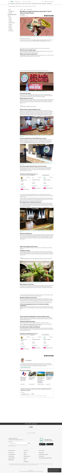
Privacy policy (41, 456)
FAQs (25, 459)
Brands (26, 3)
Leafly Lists (10, 30)
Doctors (40, 3)
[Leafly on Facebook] (28, 433)
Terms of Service (39, 395)
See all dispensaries (45, 334)
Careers (25, 454)
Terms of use (41, 452)
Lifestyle (10, 21)
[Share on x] (46, 15)
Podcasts (10, 29)
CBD (37, 3)
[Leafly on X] (30, 433)
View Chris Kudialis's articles (25, 367)
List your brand (11, 456)
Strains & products (12, 14)
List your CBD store (11, 454)
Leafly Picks (34, 3)
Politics (10, 17)
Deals (20, 3)
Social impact (49, 3)
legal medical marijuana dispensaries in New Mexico (33, 324)
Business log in (11, 459)
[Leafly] (11, 1)
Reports (10, 25)
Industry (14, 6)
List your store (11, 452)
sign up (32, 393)
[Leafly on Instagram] (32, 433)
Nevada (26, 141)
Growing (10, 13)
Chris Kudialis (22, 14)
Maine (28, 141)
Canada (10, 27)
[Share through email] (51, 15)
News (11, 6)
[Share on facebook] (44, 15)
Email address (22, 392)
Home (9, 6)
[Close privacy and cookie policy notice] (60, 468)
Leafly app (23, 55)
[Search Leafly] (43, 1)
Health (9, 19)
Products (29, 3)
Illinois (31, 141)
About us (25, 452)
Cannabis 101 (44, 3)
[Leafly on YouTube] (34, 433)
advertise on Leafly (17, 1)
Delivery (17, 3)
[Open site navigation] (9, 1)
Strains (23, 3)
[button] (53, 15)
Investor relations (27, 456)
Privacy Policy (44, 395)
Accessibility (26, 461)
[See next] (53, 174)
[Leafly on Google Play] (49, 444)
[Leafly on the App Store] (42, 444)
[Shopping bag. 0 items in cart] (53, 1)
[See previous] (51, 174)
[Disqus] (37, 410)
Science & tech (11, 22)
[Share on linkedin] (48, 15)
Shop (9, 3)
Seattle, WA (33, 175)
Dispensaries (13, 3)
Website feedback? (31, 423)
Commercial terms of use (43, 454)
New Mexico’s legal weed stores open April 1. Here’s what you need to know (26, 6)
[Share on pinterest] (49, 15)
